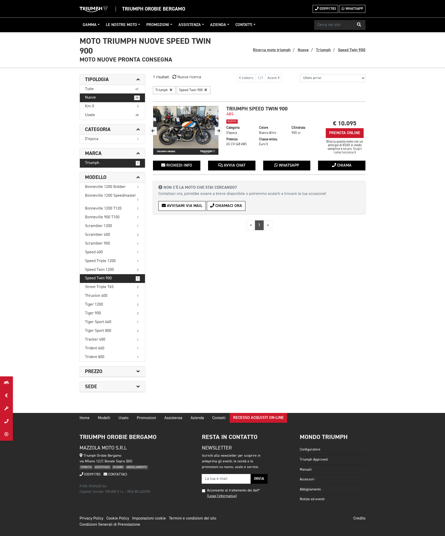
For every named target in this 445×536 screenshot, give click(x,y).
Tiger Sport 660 (112, 322)
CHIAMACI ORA (228, 206)
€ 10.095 (344, 123)
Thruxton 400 (112, 296)
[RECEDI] (6, 434)
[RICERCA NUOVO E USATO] (6, 382)
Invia (259, 479)
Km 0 (112, 106)
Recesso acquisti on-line (258, 418)
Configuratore (310, 449)
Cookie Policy (117, 518)
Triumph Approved (314, 459)
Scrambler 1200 (112, 226)
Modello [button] (95, 177)
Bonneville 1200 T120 (112, 208)
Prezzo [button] (93, 371)
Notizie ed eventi (312, 499)
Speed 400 (112, 252)
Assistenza (189, 25)
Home (85, 418)
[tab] (112, 79)
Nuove (112, 98)
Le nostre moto (121, 25)
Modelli (104, 418)
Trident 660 (112, 348)
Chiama (344, 165)
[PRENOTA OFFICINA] (6, 408)
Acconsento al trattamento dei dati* (233, 490)
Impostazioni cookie (149, 518)
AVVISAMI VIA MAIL (184, 206)
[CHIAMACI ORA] (6, 421)
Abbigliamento (310, 489)
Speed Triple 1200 (112, 261)
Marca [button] (93, 153)
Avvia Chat (234, 165)
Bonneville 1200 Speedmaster (112, 198)
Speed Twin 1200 (112, 270)
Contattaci (117, 474)
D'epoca (112, 139)
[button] (359, 25)
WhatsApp (354, 9)
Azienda (218, 25)
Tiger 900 (112, 313)
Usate (112, 115)
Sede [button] (91, 387)
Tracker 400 (112, 340)
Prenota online (344, 133)
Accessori (307, 479)
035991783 (327, 9)
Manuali (306, 469)
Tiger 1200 (112, 304)
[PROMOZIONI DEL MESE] (6, 395)
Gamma (90, 25)
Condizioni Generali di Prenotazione (110, 525)
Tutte (112, 89)
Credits (359, 518)
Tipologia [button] (97, 79)
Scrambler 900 (112, 243)
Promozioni (157, 25)
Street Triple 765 (112, 287)
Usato (123, 418)
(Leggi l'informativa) (222, 496)
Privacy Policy (91, 518)
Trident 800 (112, 357)
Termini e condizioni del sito (192, 518)
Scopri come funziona (348, 150)
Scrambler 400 (112, 235)
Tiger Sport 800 (112, 331)
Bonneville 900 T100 (112, 217)
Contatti (243, 25)
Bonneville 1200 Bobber (112, 187)
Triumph (112, 163)
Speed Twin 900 (112, 278)
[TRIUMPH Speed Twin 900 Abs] (186, 130)
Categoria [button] (97, 129)
